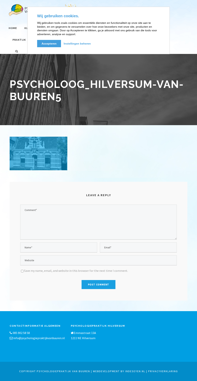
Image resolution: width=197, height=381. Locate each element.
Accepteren (49, 43)
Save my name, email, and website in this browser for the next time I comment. (76, 271)
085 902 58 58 (21, 333)
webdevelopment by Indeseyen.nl (119, 371)
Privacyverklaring (163, 371)
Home (13, 28)
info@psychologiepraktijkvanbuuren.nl (39, 338)
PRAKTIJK (19, 39)
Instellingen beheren (77, 43)
